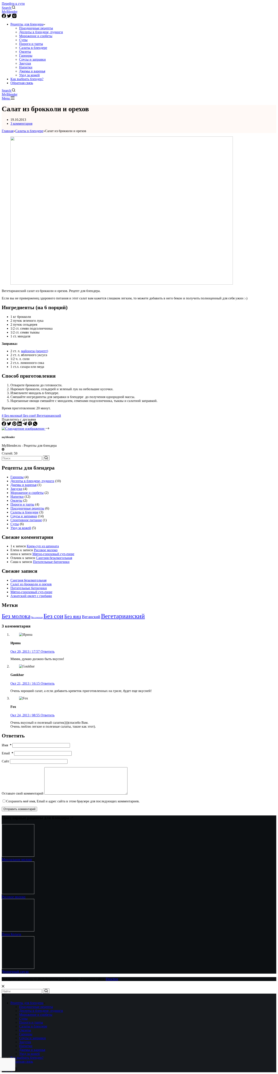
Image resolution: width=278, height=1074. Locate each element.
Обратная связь (21, 83)
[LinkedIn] (20, 425)
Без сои (53, 616)
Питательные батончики (51, 562)
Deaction (112, 979)
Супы (23, 40)
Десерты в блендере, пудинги (41, 32)
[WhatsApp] (35, 425)
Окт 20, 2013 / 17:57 (25, 651)
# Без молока (11, 415)
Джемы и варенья (32, 71)
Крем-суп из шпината (43, 546)
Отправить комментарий (19, 809)
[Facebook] (4, 17)
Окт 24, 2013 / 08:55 (25, 715)
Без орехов (37, 617)
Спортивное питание (26, 520)
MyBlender (9, 11)
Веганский (91, 616)
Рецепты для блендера (26, 24)
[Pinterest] (14, 425)
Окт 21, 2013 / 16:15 (25, 683)
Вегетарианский (123, 616)
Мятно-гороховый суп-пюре (53, 554)
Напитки (25, 67)
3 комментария (21, 123)
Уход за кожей (29, 75)
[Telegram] (25, 425)
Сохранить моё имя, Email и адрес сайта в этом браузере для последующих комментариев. (73, 801)
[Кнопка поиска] (46, 458)
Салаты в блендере (33, 48)
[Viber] (30, 425)
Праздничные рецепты (36, 28)
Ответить (48, 651)
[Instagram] (14, 17)
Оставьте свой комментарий (22, 793)
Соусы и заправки (32, 59)
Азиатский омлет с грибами (31, 596)
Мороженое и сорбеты (35, 36)
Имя (7, 745)
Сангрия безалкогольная (54, 558)
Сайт (5, 761)
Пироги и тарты (31, 44)
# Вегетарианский (47, 415)
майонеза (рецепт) (34, 351)
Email (7, 753)
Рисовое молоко (46, 550)
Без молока (16, 616)
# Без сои (27, 415)
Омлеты (25, 51)
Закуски (25, 63)
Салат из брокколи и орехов (31, 584)
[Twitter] (9, 17)
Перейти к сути (13, 3)
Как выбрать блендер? (26, 79)
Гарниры (25, 55)
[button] (44, 24)
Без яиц (72, 616)
